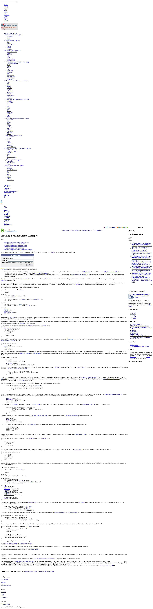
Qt (4, 197)
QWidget (15, 475)
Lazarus (9, 96)
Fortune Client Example (11, 543)
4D (8, 83)
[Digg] (110, 227)
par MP (148, 357)
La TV (132, 315)
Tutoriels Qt (7, 216)
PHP (8, 73)
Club (5, 19)
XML (8, 115)
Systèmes (14, 165)
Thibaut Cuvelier (28, 571)
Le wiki (133, 318)
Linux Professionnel (12, 170)
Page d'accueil (65, 230)
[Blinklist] (117, 227)
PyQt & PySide (8, 224)
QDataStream (9, 399)
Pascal (8, 108)
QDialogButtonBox (9, 495)
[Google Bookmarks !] (107, 227)
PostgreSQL (10, 131)
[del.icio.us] (112, 227)
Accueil (10, 33)
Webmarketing (10, 78)
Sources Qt (7, 219)
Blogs (5, 10)
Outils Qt (6, 217)
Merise (8, 39)
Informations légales (6, 585)
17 (138, 260)
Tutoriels (6, 6)
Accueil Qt (6, 210)
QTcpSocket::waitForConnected (78, 274)
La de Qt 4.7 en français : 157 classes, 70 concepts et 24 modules (141, 336)
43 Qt (133, 330)
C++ (8, 105)
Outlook (9, 142)
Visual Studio (10, 53)
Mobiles (9, 177)
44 (148, 247)
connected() (47, 273)
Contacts (6, 20)
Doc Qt (6, 214)
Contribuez (133, 357)
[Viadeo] (104, 227)
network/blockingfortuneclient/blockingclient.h (15, 243)
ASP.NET (9, 55)
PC (8, 172)
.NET (12, 50)
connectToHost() (81, 367)
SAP (8, 158)
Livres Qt (6, 220)
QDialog (22, 469)
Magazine (6, 7)
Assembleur (10, 102)
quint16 (36, 299)
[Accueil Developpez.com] (9, 29)
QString (24, 299)
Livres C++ (7, 189)
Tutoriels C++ (7, 188)
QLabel (6, 486)
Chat (5, 13)
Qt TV (5, 223)
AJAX (8, 65)
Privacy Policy (34, 549)
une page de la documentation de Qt (25, 561)
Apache (9, 66)
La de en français (139, 346)
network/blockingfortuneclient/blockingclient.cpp (16, 242)
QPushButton (7, 492)
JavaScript (9, 72)
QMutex (6, 311)
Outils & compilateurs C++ (11, 191)
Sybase (9, 134)
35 (143, 327)
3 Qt (134, 338)
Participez (3, 582)
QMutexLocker (7, 328)
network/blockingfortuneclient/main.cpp (14, 248)
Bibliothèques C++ (9, 192)
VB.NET (9, 57)
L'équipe (133, 316)
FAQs (5, 9)
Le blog (133, 314)
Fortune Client (25, 278)
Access (9, 122)
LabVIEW (9, 88)
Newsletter (6, 15)
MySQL (9, 128)
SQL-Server (10, 132)
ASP (8, 67)
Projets (5, 12)
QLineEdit (7, 489)
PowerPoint (10, 144)
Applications (13, 160)
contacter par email (103, 565)
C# (8, 56)
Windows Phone (11, 59)
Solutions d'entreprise (17, 148)
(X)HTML (9, 79)
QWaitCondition (8, 312)
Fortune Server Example (26, 543)
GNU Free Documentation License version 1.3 (44, 558)
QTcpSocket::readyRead (58, 512)
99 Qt (133, 331)
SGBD (16, 118)
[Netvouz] (119, 227)
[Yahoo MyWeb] (115, 227)
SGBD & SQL (11, 119)
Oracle (8, 129)
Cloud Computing (11, 157)
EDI (16, 80)
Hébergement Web (5, 604)
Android (9, 46)
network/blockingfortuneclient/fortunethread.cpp (16, 245)
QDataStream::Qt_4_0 (89, 404)
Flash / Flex (10, 70)
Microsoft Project (11, 147)
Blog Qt (6, 222)
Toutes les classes (75, 230)
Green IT (9, 178)
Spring (8, 43)
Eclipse (9, 47)
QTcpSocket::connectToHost (111, 271)
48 (134, 327)
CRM (8, 154)
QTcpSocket (51, 252)
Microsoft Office (11, 137)
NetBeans (9, 49)
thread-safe (37, 353)
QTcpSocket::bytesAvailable (71, 415)
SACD (68, 564)
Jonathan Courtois (38, 571)
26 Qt (134, 333)
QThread (77, 284)
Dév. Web (16, 62)
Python (9, 111)
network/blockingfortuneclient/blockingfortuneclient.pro (18, 249)
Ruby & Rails (10, 75)
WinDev (9, 93)
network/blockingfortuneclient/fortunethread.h (15, 246)
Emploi (5, 18)
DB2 (8, 124)
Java (12, 40)
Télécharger (134, 345)
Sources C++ (7, 194)
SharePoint (10, 145)
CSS (8, 69)
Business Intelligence (12, 151)
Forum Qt (6, 211)
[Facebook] (109, 227)
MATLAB (9, 90)
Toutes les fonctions (86, 230)
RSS (5, 206)
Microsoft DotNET (12, 52)
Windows (9, 168)
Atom (5, 207)
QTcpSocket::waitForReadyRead (113, 394)
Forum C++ (7, 185)
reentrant (28, 353)
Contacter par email (49, 571)
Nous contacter (4, 579)
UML (8, 37)
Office (13, 135)
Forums (6, 5)
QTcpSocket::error (72, 512)
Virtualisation (10, 180)
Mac (8, 174)
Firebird (9, 125)
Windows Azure (11, 60)
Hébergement (4, 597)
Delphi (8, 85)
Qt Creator (9, 98)
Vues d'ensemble (97, 230)
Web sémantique (11, 76)
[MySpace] (114, 227)
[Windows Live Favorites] (127, 227)
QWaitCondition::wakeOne (7, 340)
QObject (15, 295)
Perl (8, 109)
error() (25, 368)
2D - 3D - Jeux (11, 162)
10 (144, 276)
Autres (8, 116)
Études (5, 16)
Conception (13, 34)
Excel (8, 139)
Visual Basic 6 (10, 95)
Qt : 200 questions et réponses (139, 326)
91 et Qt (136, 324)
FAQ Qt (6, 213)
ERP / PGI (9, 152)
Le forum (133, 312)
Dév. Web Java (11, 44)
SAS (8, 155)
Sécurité (9, 171)
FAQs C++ (7, 187)
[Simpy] (122, 227)
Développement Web (12, 63)
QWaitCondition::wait (80, 434)
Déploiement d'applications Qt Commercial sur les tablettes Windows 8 (141, 296)
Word (8, 141)
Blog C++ (6, 195)
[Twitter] (106, 227)
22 (135, 254)
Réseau (9, 175)
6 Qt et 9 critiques (136, 334)
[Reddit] (120, 227)
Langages (16, 99)
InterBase (9, 126)
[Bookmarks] (125, 227)
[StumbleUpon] (124, 227)
